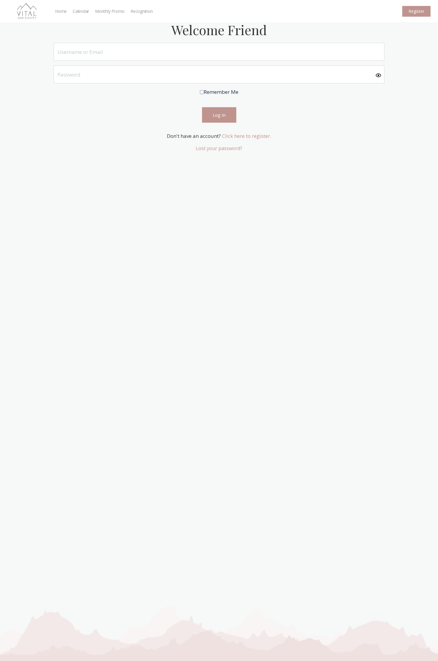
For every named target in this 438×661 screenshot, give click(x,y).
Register (416, 11)
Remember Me (221, 91)
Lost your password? (219, 148)
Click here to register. (246, 135)
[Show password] (378, 75)
